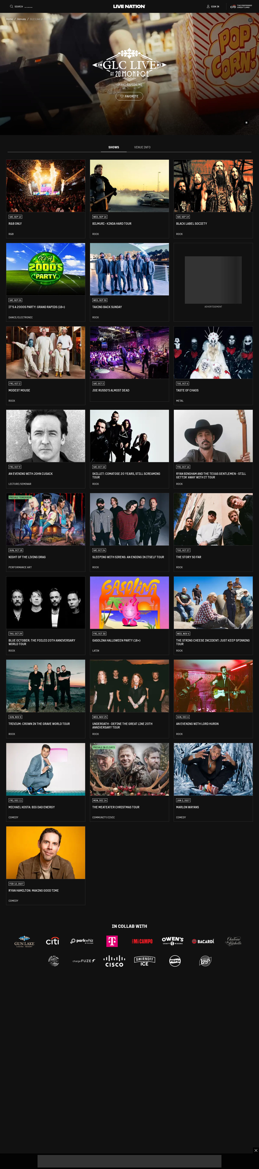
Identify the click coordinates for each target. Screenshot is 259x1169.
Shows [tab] (113, 147)
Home (9, 19)
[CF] (84, 961)
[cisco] (114, 961)
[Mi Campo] (142, 941)
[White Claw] (53, 961)
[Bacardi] (203, 941)
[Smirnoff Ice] (144, 961)
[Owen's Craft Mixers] (172, 941)
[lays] (205, 961)
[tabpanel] (129, 532)
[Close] (256, 1150)
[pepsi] (175, 961)
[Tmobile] (112, 941)
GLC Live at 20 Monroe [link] (43, 19)
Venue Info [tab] (142, 147)
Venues (21, 19)
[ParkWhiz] (81, 941)
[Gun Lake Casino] (24, 941)
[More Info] (250, 20)
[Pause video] (246, 122)
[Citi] (53, 941)
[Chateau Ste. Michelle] (233, 941)
